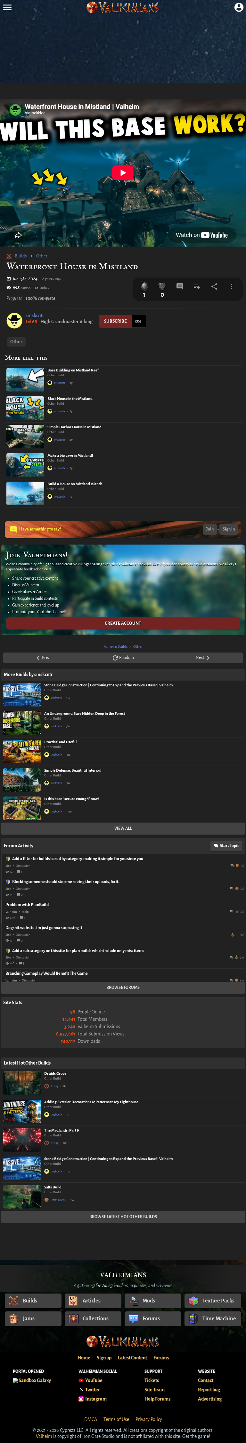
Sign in (229, 529)
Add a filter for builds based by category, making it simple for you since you (77, 859)
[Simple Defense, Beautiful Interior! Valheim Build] (22, 780)
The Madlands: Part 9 (61, 1130)
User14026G (58, 1200)
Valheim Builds (116, 647)
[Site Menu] (7, 7)
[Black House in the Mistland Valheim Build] (25, 408)
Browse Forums (123, 987)
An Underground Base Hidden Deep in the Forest (84, 714)
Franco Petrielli (233, 934)
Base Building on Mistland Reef (73, 370)
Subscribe (115, 321)
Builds (21, 256)
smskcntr (35, 315)
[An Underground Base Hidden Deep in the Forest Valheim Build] (22, 723)
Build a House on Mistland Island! (74, 484)
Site (8, 865)
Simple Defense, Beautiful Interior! (72, 770)
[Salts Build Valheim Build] (22, 1197)
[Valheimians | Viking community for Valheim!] (123, 7)
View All (123, 828)
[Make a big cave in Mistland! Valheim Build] (25, 465)
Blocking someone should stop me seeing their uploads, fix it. (65, 882)
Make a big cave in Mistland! (70, 456)
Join (210, 529)
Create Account (123, 623)
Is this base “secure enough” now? (71, 799)
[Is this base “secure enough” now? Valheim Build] (22, 808)
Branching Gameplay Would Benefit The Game (46, 973)
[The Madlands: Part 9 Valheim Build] (22, 1140)
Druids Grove (55, 1074)
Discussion (23, 865)
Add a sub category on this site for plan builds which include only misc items (78, 951)
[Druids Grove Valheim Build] (22, 1083)
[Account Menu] (239, 7)
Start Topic (229, 846)
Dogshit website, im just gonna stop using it (43, 928)
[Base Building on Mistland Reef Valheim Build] (25, 380)
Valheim (11, 911)
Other (41, 256)
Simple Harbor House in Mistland (74, 427)
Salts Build (53, 1187)
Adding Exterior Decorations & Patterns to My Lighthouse (91, 1102)
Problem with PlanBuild (27, 905)
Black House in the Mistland (70, 399)
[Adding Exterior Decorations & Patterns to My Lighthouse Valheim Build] (22, 1111)
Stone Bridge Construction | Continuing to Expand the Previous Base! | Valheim (108, 685)
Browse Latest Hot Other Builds (123, 1217)
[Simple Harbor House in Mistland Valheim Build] (25, 436)
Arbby (55, 1086)
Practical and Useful (60, 742)
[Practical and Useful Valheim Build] (22, 751)
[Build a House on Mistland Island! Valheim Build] (25, 493)
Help (25, 911)
